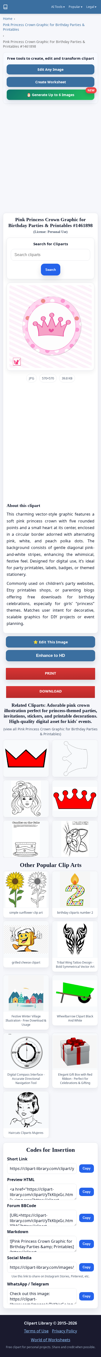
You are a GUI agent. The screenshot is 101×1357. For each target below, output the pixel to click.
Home (8, 18)
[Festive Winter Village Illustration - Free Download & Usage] (26, 993)
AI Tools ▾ (58, 7)
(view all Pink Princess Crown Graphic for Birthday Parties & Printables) (50, 731)
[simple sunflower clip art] (26, 890)
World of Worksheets (50, 1340)
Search (50, 270)
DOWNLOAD (50, 691)
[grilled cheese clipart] (26, 939)
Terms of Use (36, 1331)
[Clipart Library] (5, 6)
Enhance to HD (50, 655)
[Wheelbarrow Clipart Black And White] (75, 993)
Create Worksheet (50, 82)
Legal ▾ (91, 7)
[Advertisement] (50, 158)
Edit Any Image (50, 69)
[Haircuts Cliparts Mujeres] (26, 1110)
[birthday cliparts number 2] (75, 890)
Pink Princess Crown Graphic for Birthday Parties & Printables (44, 27)
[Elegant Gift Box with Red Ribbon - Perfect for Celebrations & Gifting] (75, 1051)
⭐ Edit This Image (50, 641)
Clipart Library (38, 1323)
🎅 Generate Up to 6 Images (60, 93)
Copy (86, 1168)
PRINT (50, 673)
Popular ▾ (75, 7)
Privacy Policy (64, 1331)
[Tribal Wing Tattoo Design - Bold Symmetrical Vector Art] (75, 939)
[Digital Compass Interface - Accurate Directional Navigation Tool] (26, 1051)
